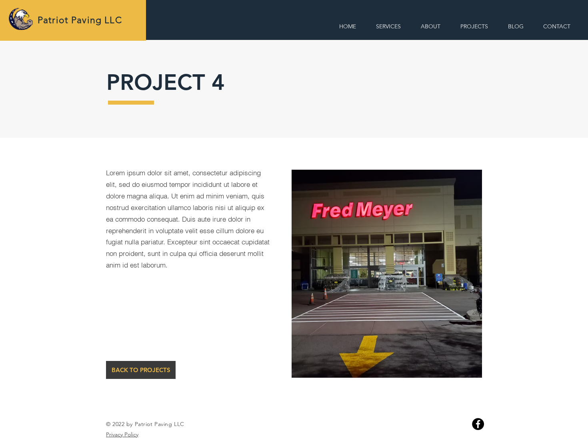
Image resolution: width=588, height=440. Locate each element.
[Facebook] (478, 424)
